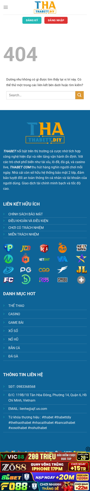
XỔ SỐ (13, 331)
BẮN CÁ (14, 348)
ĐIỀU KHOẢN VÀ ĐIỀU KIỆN (28, 221)
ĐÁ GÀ (13, 356)
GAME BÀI (15, 323)
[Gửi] (79, 95)
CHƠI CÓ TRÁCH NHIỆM (26, 228)
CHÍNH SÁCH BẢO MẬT (25, 214)
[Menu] (5, 7)
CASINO (14, 314)
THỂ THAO (16, 306)
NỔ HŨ (13, 339)
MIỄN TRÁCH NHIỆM (23, 234)
